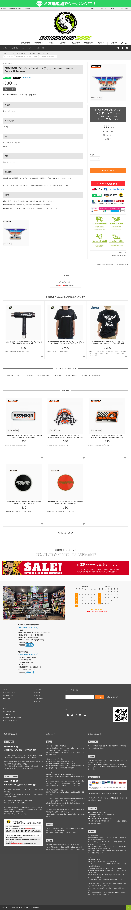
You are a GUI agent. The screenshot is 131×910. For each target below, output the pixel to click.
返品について (122, 253)
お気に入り (109, 135)
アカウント (105, 8)
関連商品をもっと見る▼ (65, 533)
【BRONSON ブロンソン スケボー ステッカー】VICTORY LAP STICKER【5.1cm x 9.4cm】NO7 (107, 436)
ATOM (8, 714)
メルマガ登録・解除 (38, 48)
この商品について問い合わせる (105, 264)
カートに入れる (108, 170)
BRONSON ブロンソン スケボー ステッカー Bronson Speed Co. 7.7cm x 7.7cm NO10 (65, 502)
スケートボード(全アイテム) (91, 375)
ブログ (5, 708)
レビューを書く (65, 283)
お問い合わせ (16, 48)
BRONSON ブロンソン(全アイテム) (65, 375)
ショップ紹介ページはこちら (27, 627)
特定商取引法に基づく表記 (119, 255)
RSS (4, 714)
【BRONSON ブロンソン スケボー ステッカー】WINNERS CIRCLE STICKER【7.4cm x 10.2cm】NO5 (65, 436)
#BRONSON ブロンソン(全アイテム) (27, 56)
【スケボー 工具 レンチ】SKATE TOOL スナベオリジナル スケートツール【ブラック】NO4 (23, 343)
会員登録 (125, 8)
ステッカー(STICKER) (19, 53)
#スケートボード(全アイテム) (48, 56)
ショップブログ (26, 48)
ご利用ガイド (6, 48)
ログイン (115, 8)
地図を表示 (29, 645)
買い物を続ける (121, 264)
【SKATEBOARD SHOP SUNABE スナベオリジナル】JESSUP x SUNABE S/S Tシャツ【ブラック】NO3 (107, 343)
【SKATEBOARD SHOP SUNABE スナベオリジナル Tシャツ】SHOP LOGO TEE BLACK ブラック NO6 (65, 343)
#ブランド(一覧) (9, 56)
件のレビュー (28, 78)
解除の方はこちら (112, 697)
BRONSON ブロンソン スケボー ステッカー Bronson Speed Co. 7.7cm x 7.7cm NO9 (24, 502)
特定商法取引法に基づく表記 (12, 717)
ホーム (94, 8)
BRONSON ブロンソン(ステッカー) (39, 53)
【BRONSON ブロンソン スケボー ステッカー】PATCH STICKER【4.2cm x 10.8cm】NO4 (24, 436)
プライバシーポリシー (10, 720)
